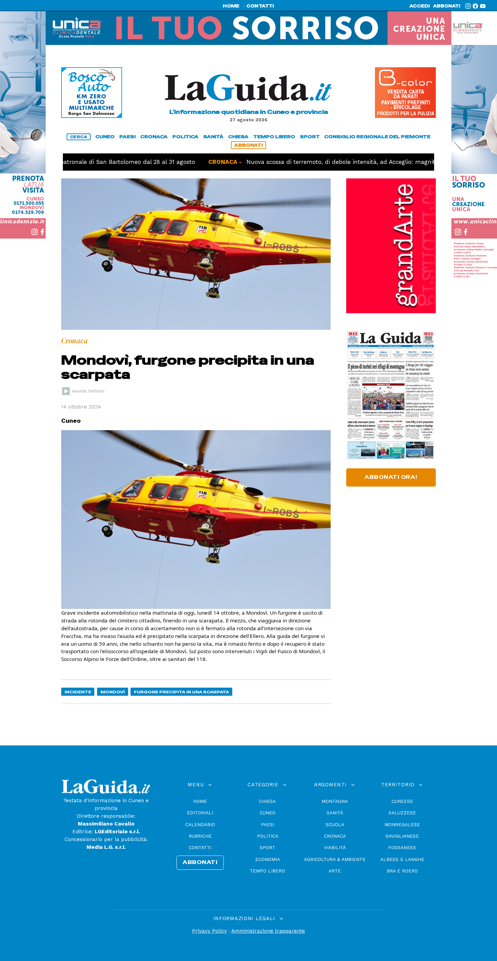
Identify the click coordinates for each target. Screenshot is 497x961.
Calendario (200, 824)
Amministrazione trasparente (268, 931)
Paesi (267, 824)
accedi (419, 6)
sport (310, 137)
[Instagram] (468, 6)
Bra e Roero (402, 870)
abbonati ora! (391, 477)
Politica (267, 836)
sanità (213, 137)
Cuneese (402, 801)
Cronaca (335, 836)
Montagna (335, 801)
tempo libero (274, 137)
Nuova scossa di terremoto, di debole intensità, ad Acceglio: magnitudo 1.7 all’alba (330, 161)
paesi (127, 137)
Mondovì (112, 691)
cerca (79, 136)
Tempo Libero (267, 870)
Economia (267, 859)
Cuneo (268, 812)
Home (200, 801)
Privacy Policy (209, 931)
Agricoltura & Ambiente (334, 859)
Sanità (335, 812)
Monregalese (402, 824)
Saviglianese (402, 836)
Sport (267, 847)
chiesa (238, 137)
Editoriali (200, 812)
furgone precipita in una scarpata (181, 691)
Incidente (78, 691)
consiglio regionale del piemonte (377, 137)
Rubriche (200, 836)
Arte (335, 870)
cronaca (154, 137)
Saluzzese (402, 812)
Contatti (200, 847)
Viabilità (335, 847)
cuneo (105, 137)
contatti (260, 6)
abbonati (446, 6)
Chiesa (267, 801)
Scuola (335, 824)
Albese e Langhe (402, 859)
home (231, 6)
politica (185, 137)
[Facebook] (475, 6)
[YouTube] (483, 6)
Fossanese (402, 847)
